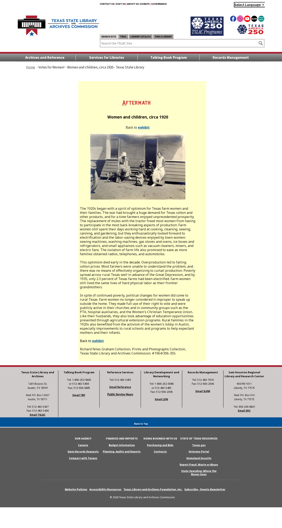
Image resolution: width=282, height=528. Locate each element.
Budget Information (122, 445)
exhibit (144, 127)
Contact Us (107, 3)
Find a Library (163, 36)
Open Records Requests (83, 451)
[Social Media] (261, 19)
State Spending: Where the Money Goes (199, 472)
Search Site (108, 36)
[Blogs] (254, 19)
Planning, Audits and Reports (122, 451)
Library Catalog (140, 36)
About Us (133, 3)
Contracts (160, 451)
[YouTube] (247, 19)
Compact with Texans (83, 458)
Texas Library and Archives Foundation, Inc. (152, 489)
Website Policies (76, 489)
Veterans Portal (199, 451)
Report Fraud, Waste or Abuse (199, 464)
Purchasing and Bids (160, 445)
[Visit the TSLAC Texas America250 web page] (207, 34)
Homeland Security (198, 458)
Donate (145, 3)
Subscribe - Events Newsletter (204, 489)
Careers (83, 445)
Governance (159, 3)
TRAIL (123, 36)
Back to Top (141, 423)
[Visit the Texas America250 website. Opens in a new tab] (250, 33)
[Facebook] (233, 19)
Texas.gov (199, 445)
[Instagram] (240, 19)
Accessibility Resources (105, 489)
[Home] (58, 24)
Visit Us (121, 3)
